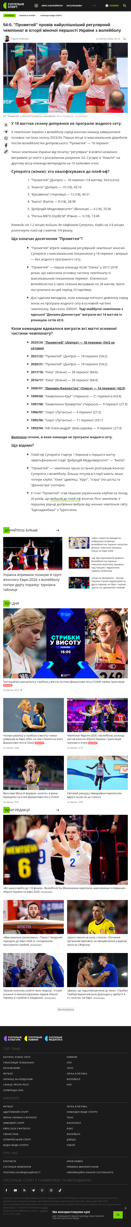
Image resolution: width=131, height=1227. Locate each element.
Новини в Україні (27, 15)
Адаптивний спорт (16, 1111)
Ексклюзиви (74, 5)
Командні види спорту (51, 15)
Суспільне (46, 1207)
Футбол (8, 1073)
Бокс (70, 1128)
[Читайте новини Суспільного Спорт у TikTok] (60, 1190)
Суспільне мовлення (17, 1166)
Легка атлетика (77, 1073)
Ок (117, 1214)
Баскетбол (74, 1122)
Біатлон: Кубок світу (17, 1056)
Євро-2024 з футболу (16, 1128)
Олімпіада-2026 (13, 1090)
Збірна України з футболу (20, 1117)
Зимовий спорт (13, 1122)
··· (94, 5)
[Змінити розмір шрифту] (124, 38)
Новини (72, 1056)
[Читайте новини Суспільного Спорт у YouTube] (15, 1190)
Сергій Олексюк (20, 38)
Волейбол (9, 15)
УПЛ (69, 1062)
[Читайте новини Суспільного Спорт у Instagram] (51, 1190)
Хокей (71, 1145)
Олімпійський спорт (17, 1139)
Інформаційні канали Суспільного (90, 1172)
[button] (6, 125)
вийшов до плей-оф (65, 498)
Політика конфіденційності (22, 1172)
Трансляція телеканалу (18, 1062)
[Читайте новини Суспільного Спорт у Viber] (42, 1190)
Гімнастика (11, 1134)
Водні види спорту (16, 1145)
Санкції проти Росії (16, 1084)
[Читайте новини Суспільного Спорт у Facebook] (6, 1190)
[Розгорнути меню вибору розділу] (36, 6)
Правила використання (82, 1166)
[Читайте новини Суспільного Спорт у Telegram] (33, 1190)
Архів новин (75, 1161)
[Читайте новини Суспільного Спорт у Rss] (24, 1190)
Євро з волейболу (52, 5)
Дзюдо (71, 1139)
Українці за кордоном (18, 1079)
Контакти (9, 1161)
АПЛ (69, 1084)
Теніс (70, 1067)
